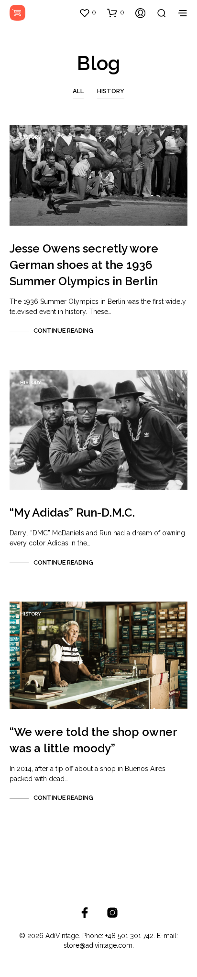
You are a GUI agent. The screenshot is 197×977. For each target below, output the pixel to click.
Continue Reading (63, 330)
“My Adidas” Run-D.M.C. (72, 512)
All (78, 91)
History (110, 91)
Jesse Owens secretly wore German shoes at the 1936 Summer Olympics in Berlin (84, 264)
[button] (87, 12)
